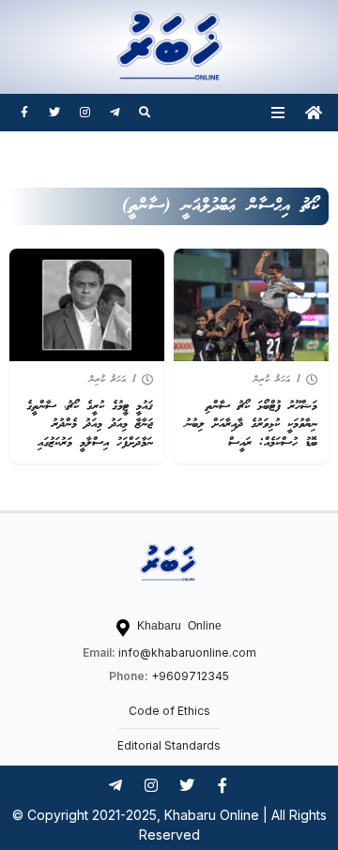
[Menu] (278, 113)
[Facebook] (24, 113)
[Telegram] (115, 113)
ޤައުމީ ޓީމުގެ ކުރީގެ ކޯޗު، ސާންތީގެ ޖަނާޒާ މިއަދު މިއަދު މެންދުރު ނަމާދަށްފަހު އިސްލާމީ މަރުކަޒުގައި (89, 425)
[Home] (314, 113)
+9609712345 (190, 676)
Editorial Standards (169, 745)
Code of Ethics (169, 711)
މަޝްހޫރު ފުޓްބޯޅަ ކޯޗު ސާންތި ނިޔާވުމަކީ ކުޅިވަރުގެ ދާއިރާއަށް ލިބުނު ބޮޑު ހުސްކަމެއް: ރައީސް (251, 425)
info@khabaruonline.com (187, 652)
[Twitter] (54, 113)
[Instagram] (84, 113)
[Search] (145, 113)
